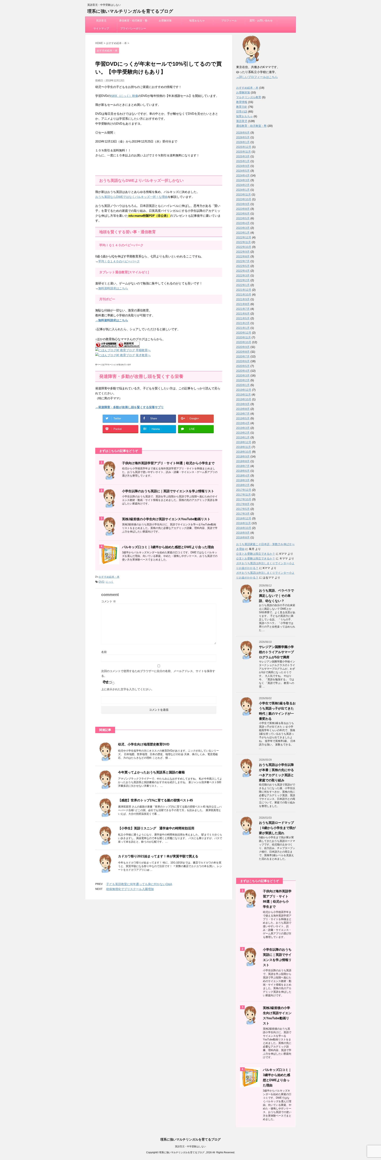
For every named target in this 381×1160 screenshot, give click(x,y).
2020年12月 (243, 332)
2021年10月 (243, 294)
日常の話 (241, 111)
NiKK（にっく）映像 (124, 95)
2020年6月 (243, 361)
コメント (108, 601)
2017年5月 (243, 508)
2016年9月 (243, 532)
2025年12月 (243, 146)
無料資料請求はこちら (113, 288)
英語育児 (101, 20)
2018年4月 (243, 475)
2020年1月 (243, 385)
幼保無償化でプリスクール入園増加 (130, 889)
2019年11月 (243, 394)
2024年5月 (243, 170)
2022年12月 (243, 237)
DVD (101, 581)
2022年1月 (243, 285)
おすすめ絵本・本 (109, 576)
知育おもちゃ (197, 20)
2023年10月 (243, 199)
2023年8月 (243, 208)
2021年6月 (243, 313)
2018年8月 (243, 461)
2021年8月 (243, 304)
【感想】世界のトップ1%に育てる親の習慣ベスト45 (155, 800)
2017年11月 (243, 494)
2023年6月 (243, 213)
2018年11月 (243, 447)
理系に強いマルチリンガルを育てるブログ (130, 11)
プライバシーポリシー (133, 28)
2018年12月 (243, 442)
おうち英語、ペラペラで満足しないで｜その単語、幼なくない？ (276, 596)
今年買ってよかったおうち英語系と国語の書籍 (151, 772)
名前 (104, 652)
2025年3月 (243, 156)
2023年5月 (243, 218)
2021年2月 (243, 323)
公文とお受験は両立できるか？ (255, 553)
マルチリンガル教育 (248, 97)
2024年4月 (243, 175)
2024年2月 (243, 185)
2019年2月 (243, 432)
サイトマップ (101, 28)
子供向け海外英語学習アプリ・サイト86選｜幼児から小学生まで (168, 463)
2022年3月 (243, 275)
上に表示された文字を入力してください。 (127, 689)
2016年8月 (243, 537)
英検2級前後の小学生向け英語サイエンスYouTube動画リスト (166, 519)
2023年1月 (243, 232)
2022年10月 (243, 246)
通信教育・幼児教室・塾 (133, 20)
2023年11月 (243, 194)
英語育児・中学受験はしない (190, 1146)
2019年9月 (243, 404)
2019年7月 (243, 413)
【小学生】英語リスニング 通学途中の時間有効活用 (157, 828)
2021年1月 (243, 327)
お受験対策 (165, 20)
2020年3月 (243, 375)
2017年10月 (243, 499)
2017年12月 (243, 489)
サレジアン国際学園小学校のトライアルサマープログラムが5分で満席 (276, 652)
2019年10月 (243, 399)
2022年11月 (243, 242)
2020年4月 (243, 370)
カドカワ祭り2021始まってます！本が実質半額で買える (158, 856)
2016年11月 (243, 523)
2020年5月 (243, 366)
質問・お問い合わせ (261, 20)
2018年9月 (243, 456)
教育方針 (241, 106)
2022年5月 (243, 266)
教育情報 (241, 102)
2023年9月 (243, 204)
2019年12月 (243, 389)
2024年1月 (243, 189)
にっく (110, 581)
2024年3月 (243, 180)
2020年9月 (243, 346)
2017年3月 (243, 513)
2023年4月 (243, 223)
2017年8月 (243, 504)
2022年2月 (243, 280)
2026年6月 (243, 132)
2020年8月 (243, 351)
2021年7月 (243, 308)
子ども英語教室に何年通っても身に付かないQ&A (139, 884)
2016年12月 (243, 518)
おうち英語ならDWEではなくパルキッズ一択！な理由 (131, 196)
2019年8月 (243, 408)
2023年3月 (243, 227)
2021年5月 (243, 318)
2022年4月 (243, 270)
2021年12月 (243, 289)
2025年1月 (243, 161)
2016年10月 (243, 527)
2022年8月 (243, 256)
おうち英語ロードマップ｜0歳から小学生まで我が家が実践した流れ (277, 828)
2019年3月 (243, 427)
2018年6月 (243, 470)
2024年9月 (243, 166)
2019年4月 (243, 423)
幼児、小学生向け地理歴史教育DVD (143, 744)
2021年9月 (243, 299)
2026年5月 (243, 137)
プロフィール (229, 20)
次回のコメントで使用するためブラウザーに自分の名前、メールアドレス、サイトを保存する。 (158, 673)
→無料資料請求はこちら (111, 320)
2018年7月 (243, 466)
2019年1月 (243, 437)
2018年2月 (243, 485)
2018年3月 (243, 480)
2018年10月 (243, 451)
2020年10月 (243, 342)
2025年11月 (243, 151)
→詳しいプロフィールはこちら (257, 77)
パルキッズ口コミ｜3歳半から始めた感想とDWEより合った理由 (168, 547)
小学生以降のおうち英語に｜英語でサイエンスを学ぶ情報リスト (168, 491)
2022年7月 (243, 261)
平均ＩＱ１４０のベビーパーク (119, 261)
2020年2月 (243, 380)
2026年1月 (243, 142)
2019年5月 (243, 418)
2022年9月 (243, 251)
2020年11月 (243, 337)
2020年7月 (243, 356)
